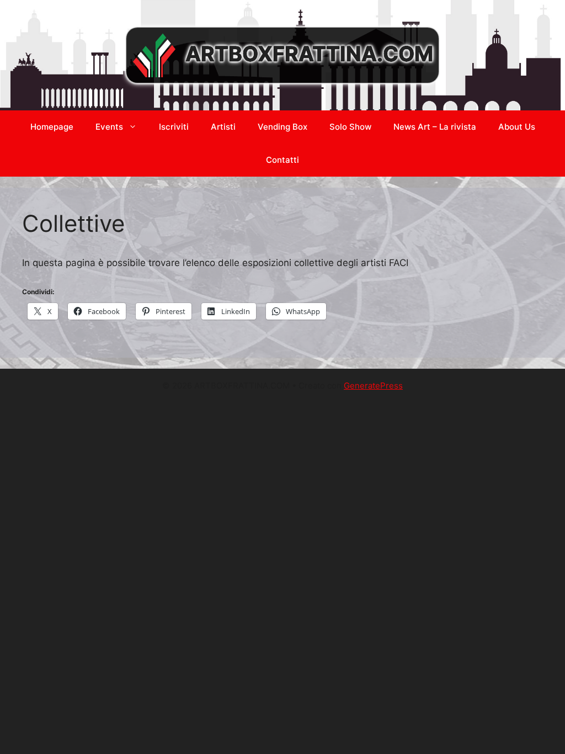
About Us (516, 126)
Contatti (282, 160)
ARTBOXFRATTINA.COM (309, 53)
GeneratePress (373, 385)
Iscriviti (174, 126)
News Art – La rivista (434, 126)
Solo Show (350, 126)
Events (109, 126)
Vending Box (282, 126)
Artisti (223, 126)
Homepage (51, 126)
